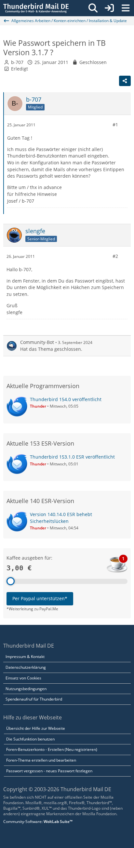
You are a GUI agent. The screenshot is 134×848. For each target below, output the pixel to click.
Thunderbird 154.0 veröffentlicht (65, 399)
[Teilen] (125, 81)
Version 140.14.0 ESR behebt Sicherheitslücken (61, 517)
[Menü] (125, 8)
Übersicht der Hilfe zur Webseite (35, 728)
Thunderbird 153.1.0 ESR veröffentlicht (72, 457)
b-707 (17, 62)
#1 (115, 124)
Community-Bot (37, 342)
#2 (115, 256)
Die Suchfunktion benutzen (30, 739)
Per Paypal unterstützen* (39, 598)
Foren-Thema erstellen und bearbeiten (41, 760)
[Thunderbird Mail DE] (36, 8)
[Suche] (93, 8)
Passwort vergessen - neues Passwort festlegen (49, 771)
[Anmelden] (109, 8)
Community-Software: (38, 821)
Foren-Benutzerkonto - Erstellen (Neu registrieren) (51, 749)
